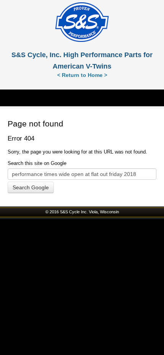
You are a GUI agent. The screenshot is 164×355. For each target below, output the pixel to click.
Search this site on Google (37, 163)
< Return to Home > (82, 75)
